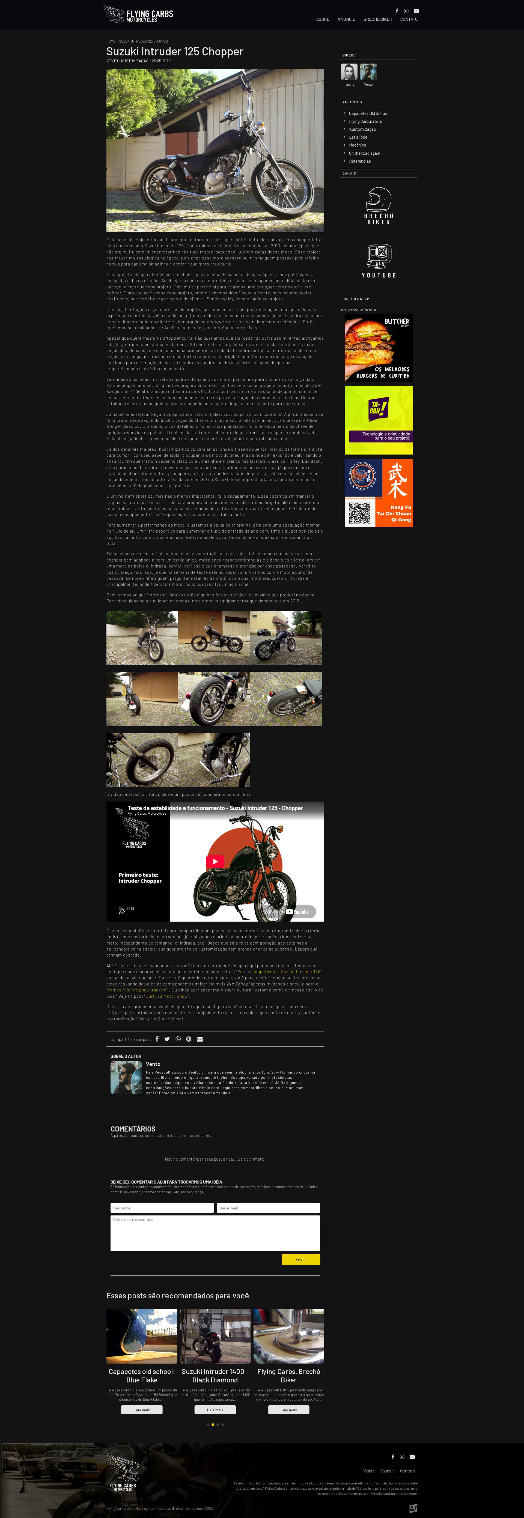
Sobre (322, 19)
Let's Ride (358, 136)
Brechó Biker (378, 19)
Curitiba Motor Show (167, 996)
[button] (208, 1424)
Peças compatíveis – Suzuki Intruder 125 (278, 971)
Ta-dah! (413, 1508)
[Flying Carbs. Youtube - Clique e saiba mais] (379, 263)
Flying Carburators (365, 121)
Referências (360, 160)
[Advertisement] (379, 565)
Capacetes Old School (368, 113)
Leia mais (142, 1410)
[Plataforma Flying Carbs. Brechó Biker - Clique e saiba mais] (379, 207)
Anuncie (346, 19)
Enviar (301, 1259)
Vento (112, 60)
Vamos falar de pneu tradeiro (137, 989)
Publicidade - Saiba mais (358, 310)
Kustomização (134, 60)
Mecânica (357, 144)
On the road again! (365, 153)
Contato (409, 19)
